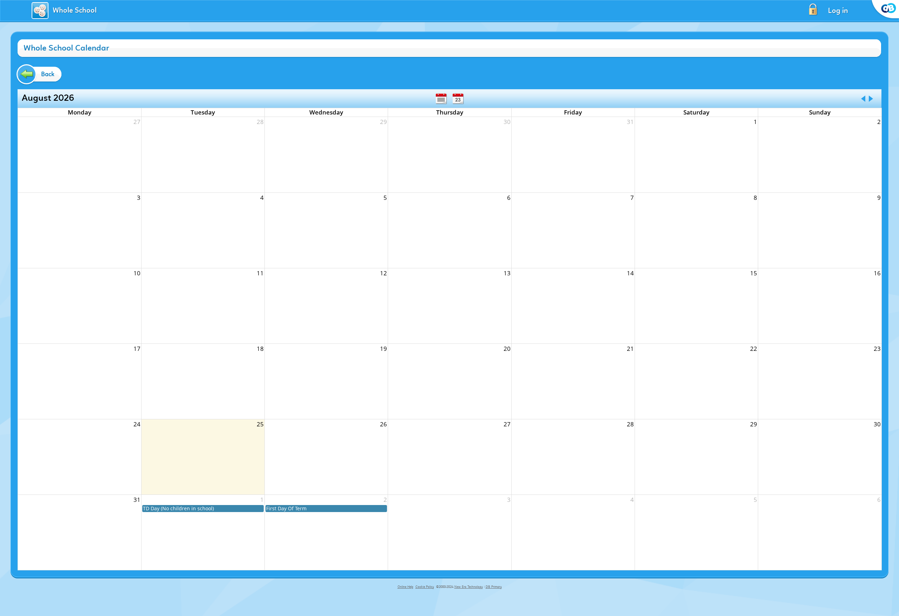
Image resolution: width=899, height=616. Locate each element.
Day (458, 99)
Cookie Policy (424, 587)
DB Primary (494, 587)
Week (441, 99)
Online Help (405, 587)
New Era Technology (468, 587)
